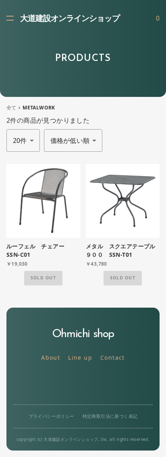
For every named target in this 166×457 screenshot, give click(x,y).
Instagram (83, 383)
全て (11, 107)
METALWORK (39, 107)
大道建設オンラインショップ (70, 19)
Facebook (101, 383)
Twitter (65, 383)
